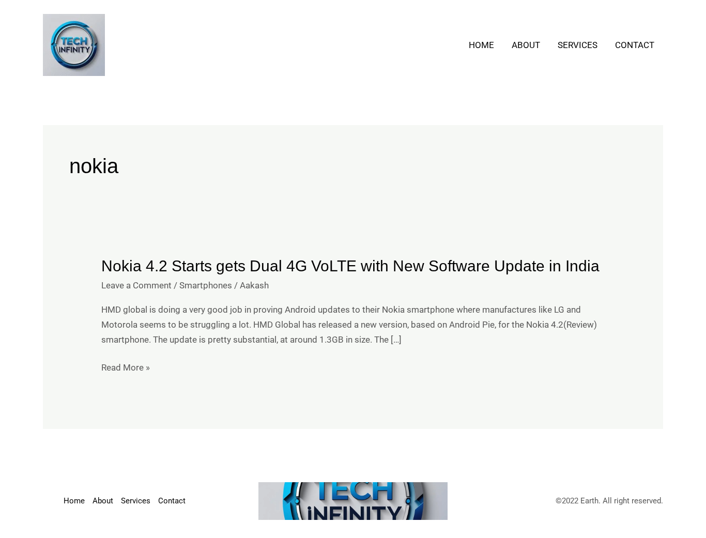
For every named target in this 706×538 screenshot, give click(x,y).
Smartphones (205, 285)
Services (577, 45)
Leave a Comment (136, 285)
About (526, 45)
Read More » (125, 367)
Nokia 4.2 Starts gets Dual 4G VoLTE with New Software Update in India (350, 265)
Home (481, 45)
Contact (634, 45)
